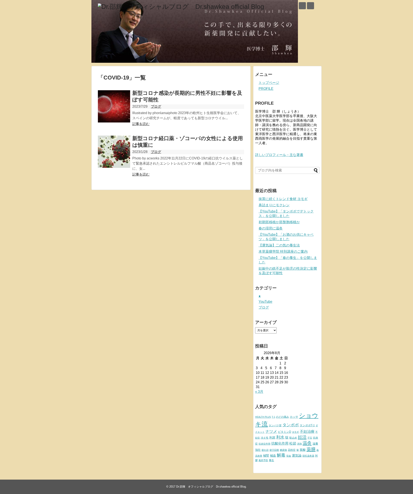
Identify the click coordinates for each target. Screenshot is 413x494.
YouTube (265, 301)
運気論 (297, 455)
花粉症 (292, 449)
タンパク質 (275, 425)
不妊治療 (307, 431)
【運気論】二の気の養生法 (279, 245)
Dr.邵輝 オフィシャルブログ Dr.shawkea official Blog (211, 486)
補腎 (266, 455)
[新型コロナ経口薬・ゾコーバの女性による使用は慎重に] (114, 152)
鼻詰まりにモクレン (274, 205)
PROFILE (266, 88)
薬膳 (311, 449)
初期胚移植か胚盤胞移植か (279, 222)
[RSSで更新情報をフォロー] (310, 5)
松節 (292, 443)
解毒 (281, 455)
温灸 (307, 442)
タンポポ (290, 425)
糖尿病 (283, 450)
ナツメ (271, 431)
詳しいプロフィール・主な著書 (279, 155)
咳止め (293, 437)
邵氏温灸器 (308, 455)
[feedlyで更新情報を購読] (302, 5)
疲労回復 (274, 450)
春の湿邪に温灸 (271, 228)
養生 (271, 460)
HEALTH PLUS (263, 417)
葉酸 (303, 449)
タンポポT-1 (307, 425)
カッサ (294, 416)
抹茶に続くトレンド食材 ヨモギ (283, 199)
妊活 (302, 436)
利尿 (272, 437)
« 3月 (259, 391)
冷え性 (264, 437)
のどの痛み (282, 416)
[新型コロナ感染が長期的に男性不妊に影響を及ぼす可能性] (114, 106)
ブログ (156, 106)
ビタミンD (284, 431)
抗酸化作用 (279, 443)
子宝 (309, 437)
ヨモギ (295, 432)
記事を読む (140, 124)
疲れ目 (265, 450)
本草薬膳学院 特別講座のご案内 (283, 251)
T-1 (273, 417)
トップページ (269, 82)
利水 (280, 437)
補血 (273, 455)
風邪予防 (263, 460)
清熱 (299, 443)
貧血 (288, 455)
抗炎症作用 (264, 443)
